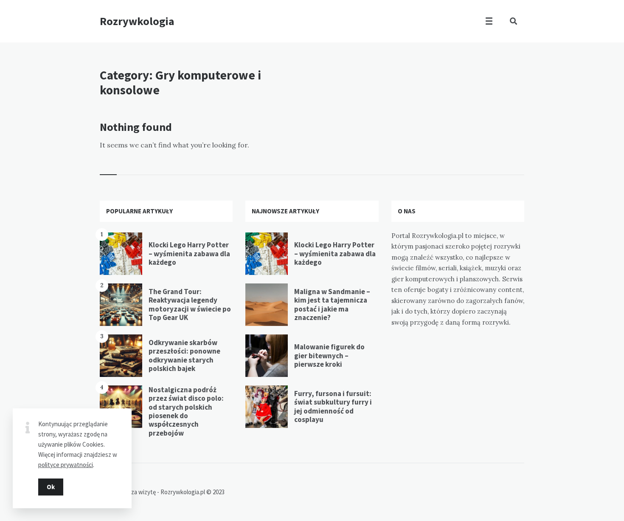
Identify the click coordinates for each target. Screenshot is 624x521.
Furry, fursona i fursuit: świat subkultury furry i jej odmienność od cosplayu (333, 406)
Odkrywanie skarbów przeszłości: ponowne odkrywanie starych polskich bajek (184, 355)
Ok (51, 487)
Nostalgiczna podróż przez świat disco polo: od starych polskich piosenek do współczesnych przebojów (186, 411)
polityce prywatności (65, 465)
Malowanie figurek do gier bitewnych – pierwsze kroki (329, 355)
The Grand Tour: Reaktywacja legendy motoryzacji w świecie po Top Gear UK (190, 304)
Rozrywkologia (137, 21)
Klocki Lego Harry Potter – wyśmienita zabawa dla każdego (189, 253)
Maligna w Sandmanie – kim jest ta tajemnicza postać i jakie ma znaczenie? (332, 304)
